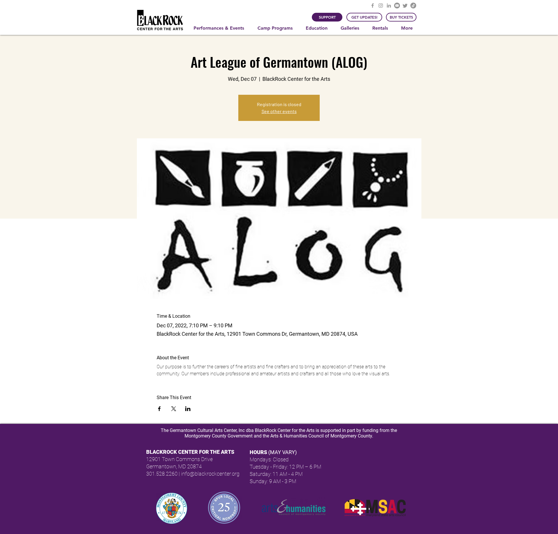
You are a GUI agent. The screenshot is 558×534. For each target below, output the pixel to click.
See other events (279, 111)
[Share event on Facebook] (159, 408)
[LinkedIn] (389, 5)
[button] (221, 28)
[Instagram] (381, 5)
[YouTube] (397, 5)
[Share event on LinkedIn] (188, 408)
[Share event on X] (173, 408)
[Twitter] (405, 5)
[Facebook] (372, 5)
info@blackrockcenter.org (210, 474)
